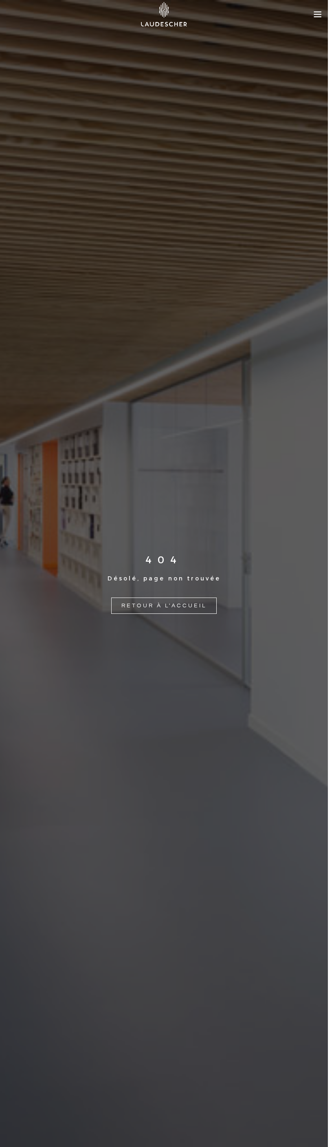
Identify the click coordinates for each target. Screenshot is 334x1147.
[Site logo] (164, 14)
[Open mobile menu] (318, 14)
